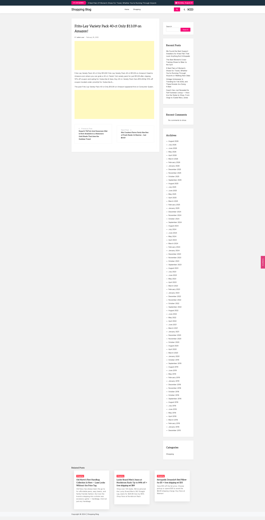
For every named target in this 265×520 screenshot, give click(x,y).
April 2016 (172, 416)
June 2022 (172, 314)
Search (169, 26)
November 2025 (174, 173)
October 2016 (173, 395)
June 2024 (172, 233)
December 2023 (174, 254)
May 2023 (172, 279)
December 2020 (174, 335)
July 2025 (172, 187)
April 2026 (172, 155)
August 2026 (173, 141)
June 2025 (172, 191)
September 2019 (174, 363)
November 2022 (174, 300)
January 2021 (173, 332)
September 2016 (174, 399)
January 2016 (173, 427)
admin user (80, 37)
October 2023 (173, 261)
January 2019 (173, 381)
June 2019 (172, 370)
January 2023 (173, 293)
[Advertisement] (114, 55)
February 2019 (174, 377)
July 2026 (172, 145)
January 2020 (173, 356)
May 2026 (172, 152)
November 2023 (174, 258)
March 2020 (173, 353)
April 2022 (172, 321)
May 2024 (172, 236)
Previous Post (86, 129)
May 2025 (172, 194)
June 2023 (172, 275)
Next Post (125, 130)
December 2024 (174, 212)
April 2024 (172, 240)
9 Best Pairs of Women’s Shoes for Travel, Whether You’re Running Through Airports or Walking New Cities (131, 3)
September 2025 (174, 180)
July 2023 (172, 272)
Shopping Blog (81, 9)
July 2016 (172, 406)
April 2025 (172, 198)
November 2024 (174, 215)
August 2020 (173, 346)
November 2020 (174, 339)
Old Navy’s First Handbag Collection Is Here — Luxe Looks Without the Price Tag (90, 483)
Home (127, 9)
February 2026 (174, 162)
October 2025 (173, 176)
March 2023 (173, 286)
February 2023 (174, 289)
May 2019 (172, 374)
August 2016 (173, 402)
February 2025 (174, 205)
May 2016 (172, 413)
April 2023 (172, 282)
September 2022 (174, 307)
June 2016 (172, 409)
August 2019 (173, 367)
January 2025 (173, 208)
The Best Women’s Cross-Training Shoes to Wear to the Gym (176, 62)
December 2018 (174, 384)
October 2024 (173, 219)
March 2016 (173, 420)
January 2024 (174, 250)
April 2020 (172, 349)
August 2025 (173, 183)
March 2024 (173, 243)
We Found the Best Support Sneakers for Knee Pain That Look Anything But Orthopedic (178, 53)
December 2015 (174, 430)
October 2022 (173, 303)
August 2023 (173, 268)
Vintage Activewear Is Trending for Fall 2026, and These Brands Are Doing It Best (177, 83)
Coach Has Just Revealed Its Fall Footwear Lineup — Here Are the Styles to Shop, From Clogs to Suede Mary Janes (177, 94)
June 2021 (172, 325)
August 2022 (173, 310)
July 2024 (172, 229)
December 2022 (174, 296)
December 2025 (174, 169)
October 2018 (173, 392)
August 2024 (173, 226)
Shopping (137, 9)
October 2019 (173, 360)
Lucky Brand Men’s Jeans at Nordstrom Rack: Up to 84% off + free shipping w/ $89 (132, 483)
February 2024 (174, 247)
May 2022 (172, 317)
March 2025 (173, 201)
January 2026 (173, 166)
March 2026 (173, 159)
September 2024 (175, 222)
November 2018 (174, 388)
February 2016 (174, 423)
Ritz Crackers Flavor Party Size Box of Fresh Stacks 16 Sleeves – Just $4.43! (134, 135)
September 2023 (174, 265)
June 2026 (172, 148)
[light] (187, 9)
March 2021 (173, 328)
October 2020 (173, 342)
